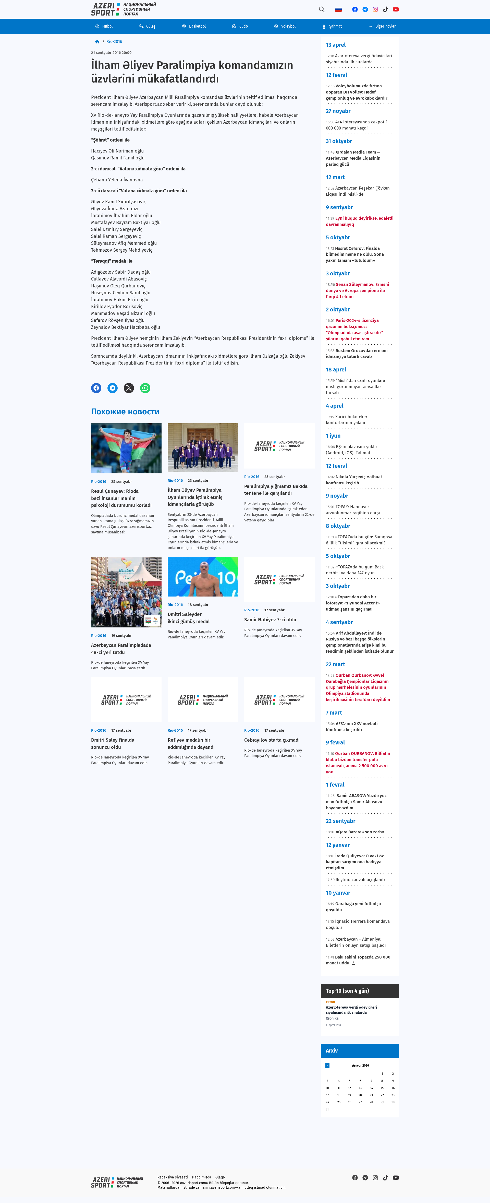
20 (360, 1095)
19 (349, 1095)
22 (382, 1095)
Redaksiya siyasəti (172, 1177)
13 (360, 1088)
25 (338, 1102)
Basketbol (197, 26)
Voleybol (288, 26)
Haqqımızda (201, 1177)
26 (349, 1102)
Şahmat (335, 26)
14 (371, 1088)
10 (327, 1088)
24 (327, 1102)
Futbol (107, 26)
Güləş (150, 26)
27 (360, 1102)
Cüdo (243, 26)
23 (393, 1095)
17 (327, 1095)
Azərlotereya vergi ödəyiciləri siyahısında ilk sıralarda (351, 1010)
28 (371, 1102)
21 (371, 1095)
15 (382, 1088)
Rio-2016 (114, 41)
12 (349, 1088)
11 (339, 1088)
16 (393, 1088)
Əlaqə (220, 1177)
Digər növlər (385, 26)
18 (338, 1095)
